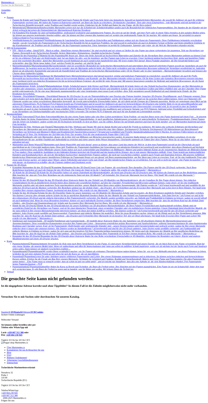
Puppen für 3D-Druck (16, 165)
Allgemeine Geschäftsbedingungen (22, 360)
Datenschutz (12, 362)
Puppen (10, 17)
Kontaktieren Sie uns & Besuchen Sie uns (25, 350)
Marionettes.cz (7, 2)
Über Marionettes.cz (16, 347)
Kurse (9, 241)
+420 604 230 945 (14, 335)
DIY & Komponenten (16, 48)
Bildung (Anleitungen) (17, 357)
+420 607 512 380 (15, 332)
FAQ (9, 355)
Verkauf (10, 272)
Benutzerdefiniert (14, 114)
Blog (9, 352)
